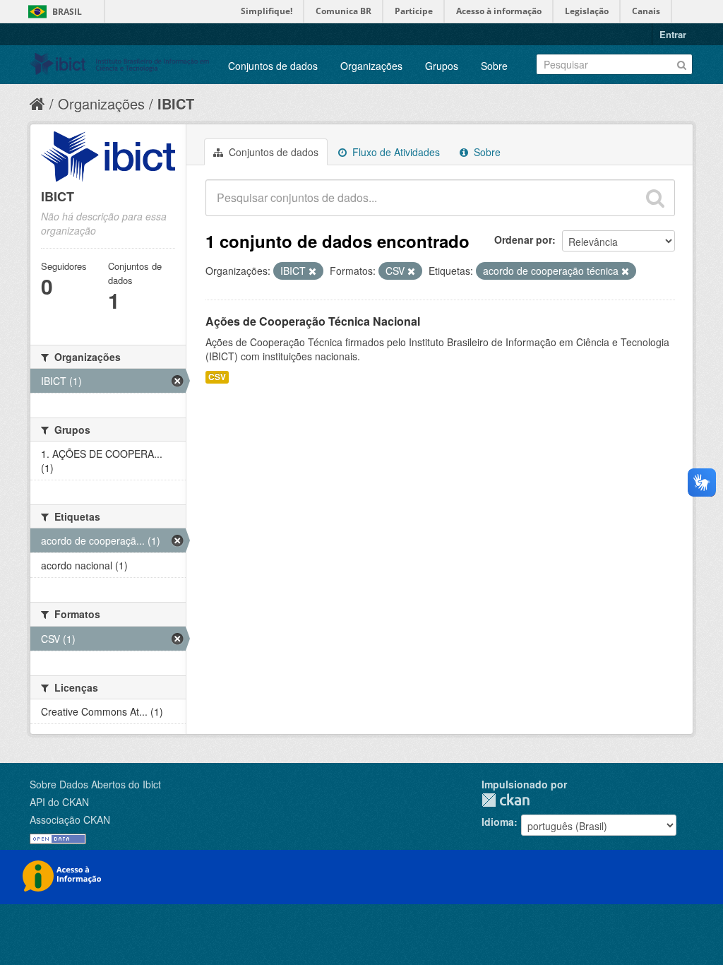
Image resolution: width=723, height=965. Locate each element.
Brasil (67, 12)
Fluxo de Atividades (394, 152)
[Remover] (312, 271)
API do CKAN (59, 802)
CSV (217, 377)
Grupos (441, 66)
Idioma (498, 822)
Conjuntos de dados (273, 66)
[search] (655, 197)
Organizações (371, 66)
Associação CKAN (70, 819)
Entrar (672, 34)
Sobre (494, 66)
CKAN (506, 800)
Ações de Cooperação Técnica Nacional (312, 321)
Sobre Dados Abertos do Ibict (95, 784)
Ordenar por (523, 239)
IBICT (175, 103)
